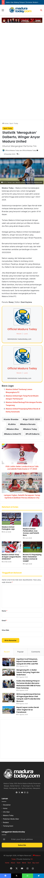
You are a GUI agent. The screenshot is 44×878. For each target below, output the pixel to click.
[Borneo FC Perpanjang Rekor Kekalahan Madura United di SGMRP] (32, 546)
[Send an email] (37, 150)
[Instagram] (24, 792)
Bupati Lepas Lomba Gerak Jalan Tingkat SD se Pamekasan (27, 709)
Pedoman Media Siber (11, 819)
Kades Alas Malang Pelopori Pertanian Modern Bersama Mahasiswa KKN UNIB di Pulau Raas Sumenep (28, 684)
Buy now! (35, 863)
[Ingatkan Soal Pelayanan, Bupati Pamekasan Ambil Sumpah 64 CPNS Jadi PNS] (8, 662)
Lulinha (12, 424)
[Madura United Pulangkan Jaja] (11, 519)
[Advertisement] (22, 47)
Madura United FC (13, 434)
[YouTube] (22, 792)
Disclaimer (7, 805)
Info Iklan (6, 812)
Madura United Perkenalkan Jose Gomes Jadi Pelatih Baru (31, 532)
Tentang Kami (8, 826)
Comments (35, 652)
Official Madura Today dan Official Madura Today (20, 150)
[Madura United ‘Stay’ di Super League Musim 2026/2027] (11, 546)
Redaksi (6, 822)
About (13, 863)
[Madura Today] (22, 10)
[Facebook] (16, 792)
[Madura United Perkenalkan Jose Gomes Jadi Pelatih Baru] (32, 520)
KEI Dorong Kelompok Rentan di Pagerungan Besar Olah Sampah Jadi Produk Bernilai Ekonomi (28, 697)
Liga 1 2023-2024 (32, 419)
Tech (29, 863)
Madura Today (30, 429)
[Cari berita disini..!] (41, 10)
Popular (20, 652)
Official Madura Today (22, 329)
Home (6, 123)
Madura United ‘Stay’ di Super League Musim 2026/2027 (11, 556)
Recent (7, 652)
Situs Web (5, 630)
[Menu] (3, 10)
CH (31, 859)
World (24, 863)
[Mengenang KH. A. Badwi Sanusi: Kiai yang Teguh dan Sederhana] (8, 672)
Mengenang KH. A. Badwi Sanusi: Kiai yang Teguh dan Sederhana (27, 672)
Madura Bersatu (28, 424)
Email (4, 620)
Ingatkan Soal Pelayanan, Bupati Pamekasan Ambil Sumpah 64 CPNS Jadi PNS (27, 661)
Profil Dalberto (33, 434)
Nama (4, 611)
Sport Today (14, 123)
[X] (19, 792)
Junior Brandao (11, 419)
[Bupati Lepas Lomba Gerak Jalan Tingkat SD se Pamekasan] (8, 710)
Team (18, 863)
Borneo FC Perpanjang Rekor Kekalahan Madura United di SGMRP (32, 557)
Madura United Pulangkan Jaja (8, 528)
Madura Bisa (13, 429)
